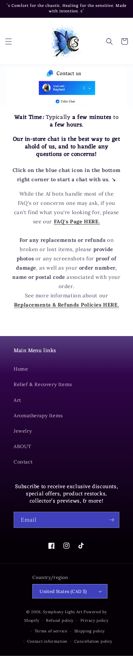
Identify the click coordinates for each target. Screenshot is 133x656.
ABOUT (22, 446)
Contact (23, 462)
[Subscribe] (111, 520)
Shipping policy (89, 631)
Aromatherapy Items (38, 415)
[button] (8, 41)
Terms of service (51, 631)
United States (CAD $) (63, 591)
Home (21, 369)
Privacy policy (94, 620)
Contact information (47, 641)
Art (17, 400)
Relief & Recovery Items (43, 384)
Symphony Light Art (63, 611)
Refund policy (60, 620)
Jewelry (23, 431)
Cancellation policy (93, 641)
